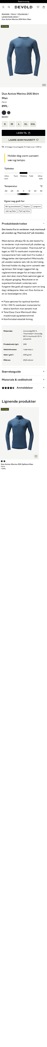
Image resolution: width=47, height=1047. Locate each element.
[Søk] (9, 7)
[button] (4, 112)
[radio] (4, 112)
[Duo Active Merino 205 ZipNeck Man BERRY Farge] (2, 461)
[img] (23, 189)
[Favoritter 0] (38, 7)
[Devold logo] (23, 7)
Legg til (22, 133)
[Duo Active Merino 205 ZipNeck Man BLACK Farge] (4, 461)
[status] (44, 85)
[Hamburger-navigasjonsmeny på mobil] (3, 7)
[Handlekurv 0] (43, 7)
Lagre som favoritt (22, 140)
